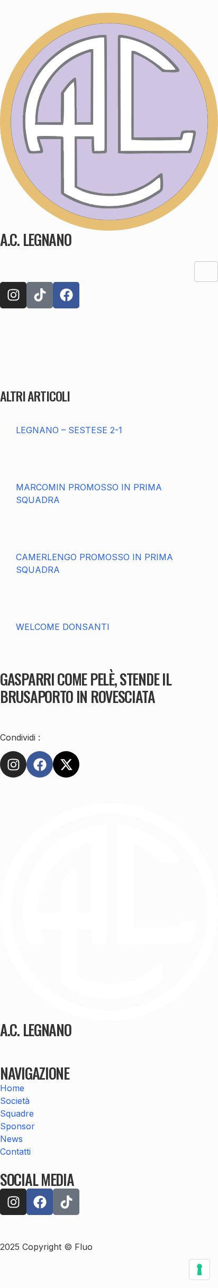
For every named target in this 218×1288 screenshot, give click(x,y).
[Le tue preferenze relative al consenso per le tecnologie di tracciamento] (199, 1269)
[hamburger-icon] (206, 271)
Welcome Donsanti (63, 627)
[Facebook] (66, 295)
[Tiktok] (39, 295)
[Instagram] (13, 295)
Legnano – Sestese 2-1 (69, 430)
